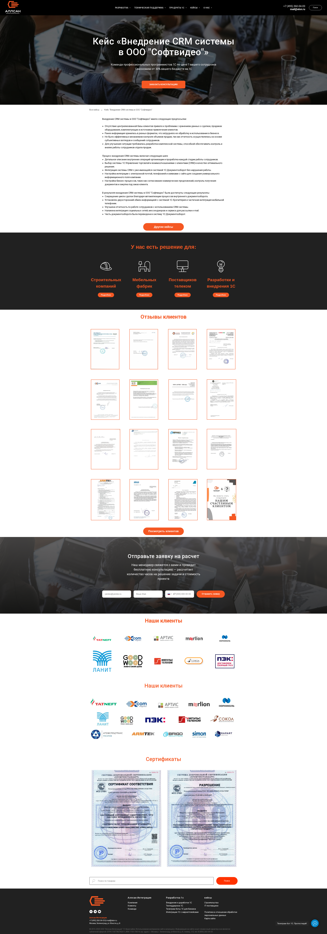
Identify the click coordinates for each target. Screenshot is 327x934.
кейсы (208, 897)
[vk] (91, 911)
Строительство (211, 902)
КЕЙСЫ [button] (194, 8)
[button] (163, 84)
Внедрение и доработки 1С (179, 902)
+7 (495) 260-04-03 (97, 920)
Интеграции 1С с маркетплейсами (182, 912)
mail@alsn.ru (297, 9)
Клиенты (132, 906)
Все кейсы (94, 110)
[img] (182, 266)
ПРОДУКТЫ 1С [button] (177, 8)
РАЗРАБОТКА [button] (122, 8)
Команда (132, 909)
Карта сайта (209, 918)
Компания (132, 902)
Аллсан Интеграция (98, 918)
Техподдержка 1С (174, 906)
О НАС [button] (206, 8)
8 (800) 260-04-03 (205, 932)
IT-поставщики (211, 906)
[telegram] (95, 911)
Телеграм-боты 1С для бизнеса (181, 909)
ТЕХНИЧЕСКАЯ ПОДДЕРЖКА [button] (149, 8)
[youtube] (99, 911)
